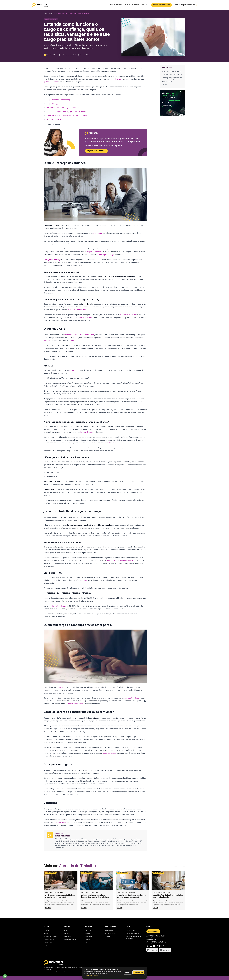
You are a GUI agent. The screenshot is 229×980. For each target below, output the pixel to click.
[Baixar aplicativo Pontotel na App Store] (165, 950)
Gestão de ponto (189, 5)
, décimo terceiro (60, 822)
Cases (86, 943)
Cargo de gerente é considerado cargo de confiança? (67, 115)
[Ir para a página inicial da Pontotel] (40, 5)
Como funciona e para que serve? (173, 74)
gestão (99, 233)
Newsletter (67, 936)
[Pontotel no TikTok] (147, 946)
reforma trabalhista (58, 606)
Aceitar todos (138, 972)
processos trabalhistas (131, 698)
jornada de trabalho (87, 432)
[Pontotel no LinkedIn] (151, 946)
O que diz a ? (53, 104)
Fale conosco (153, 931)
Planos (127, 5)
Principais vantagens (55, 119)
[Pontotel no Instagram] (157, 946)
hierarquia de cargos (107, 254)
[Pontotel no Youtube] (154, 946)
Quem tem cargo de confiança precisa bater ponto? (66, 111)
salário (84, 580)
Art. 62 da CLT (74, 370)
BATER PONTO (179, 5)
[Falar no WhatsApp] (5, 976)
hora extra (48, 340)
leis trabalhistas (110, 443)
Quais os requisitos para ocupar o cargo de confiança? (173, 78)
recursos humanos (85, 317)
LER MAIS (48, 908)
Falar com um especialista (161, 5)
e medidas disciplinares (128, 315)
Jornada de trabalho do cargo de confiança (63, 107)
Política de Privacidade (132, 933)
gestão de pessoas (51, 82)
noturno (71, 340)
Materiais (67, 933)
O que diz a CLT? (167, 82)
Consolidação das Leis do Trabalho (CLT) (79, 335)
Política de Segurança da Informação (133, 937)
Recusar (127, 972)
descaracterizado (109, 753)
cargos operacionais (94, 252)
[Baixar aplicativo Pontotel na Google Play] (152, 950)
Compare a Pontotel (70, 939)
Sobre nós (88, 930)
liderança (117, 79)
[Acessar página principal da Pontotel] (53, 962)
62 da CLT (62, 687)
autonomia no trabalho (77, 310)
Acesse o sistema (110, 933)
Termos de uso (130, 930)
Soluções (112, 5)
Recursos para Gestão (50, 936)
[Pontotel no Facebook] (160, 946)
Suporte (107, 936)
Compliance (88, 936)
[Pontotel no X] (164, 946)
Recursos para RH (49, 939)
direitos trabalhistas (75, 704)
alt (94, 233)
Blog (65, 930)
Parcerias (87, 939)
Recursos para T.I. (49, 943)
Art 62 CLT (166, 84)
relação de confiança (53, 259)
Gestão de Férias (49, 946)
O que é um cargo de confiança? (171, 71)
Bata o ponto (109, 930)
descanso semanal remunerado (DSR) (121, 560)
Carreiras (87, 933)
